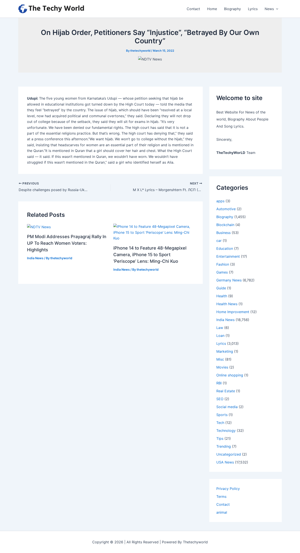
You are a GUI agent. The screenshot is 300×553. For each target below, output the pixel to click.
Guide (221, 288)
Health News (226, 304)
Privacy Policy (228, 488)
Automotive (226, 209)
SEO (219, 399)
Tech (220, 422)
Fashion (222, 264)
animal (221, 512)
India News (35, 258)
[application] (276, 9)
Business (223, 232)
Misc (220, 359)
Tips (219, 438)
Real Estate (225, 391)
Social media (227, 407)
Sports (222, 414)
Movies (222, 367)
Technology (226, 430)
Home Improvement (232, 312)
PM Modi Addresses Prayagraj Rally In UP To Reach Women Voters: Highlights (66, 243)
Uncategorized (228, 454)
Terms (221, 496)
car (219, 240)
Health (221, 296)
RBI (219, 383)
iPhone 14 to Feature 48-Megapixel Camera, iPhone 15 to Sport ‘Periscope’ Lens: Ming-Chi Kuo (149, 254)
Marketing (224, 351)
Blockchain (225, 225)
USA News (225, 462)
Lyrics (253, 9)
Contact (193, 9)
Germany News (229, 280)
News (269, 9)
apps (220, 201)
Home (212, 9)
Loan (220, 335)
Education (224, 248)
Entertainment (228, 256)
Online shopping (229, 375)
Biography (232, 9)
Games (222, 272)
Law (219, 327)
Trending (223, 446)
